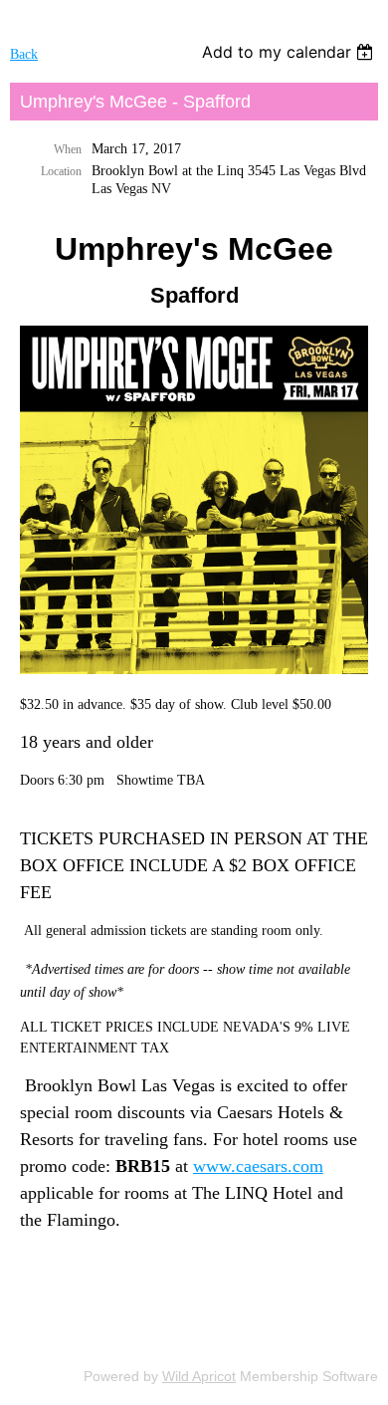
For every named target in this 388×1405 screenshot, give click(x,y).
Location (61, 171)
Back (24, 54)
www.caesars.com (258, 1166)
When (68, 149)
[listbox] (290, 52)
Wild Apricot (199, 1376)
